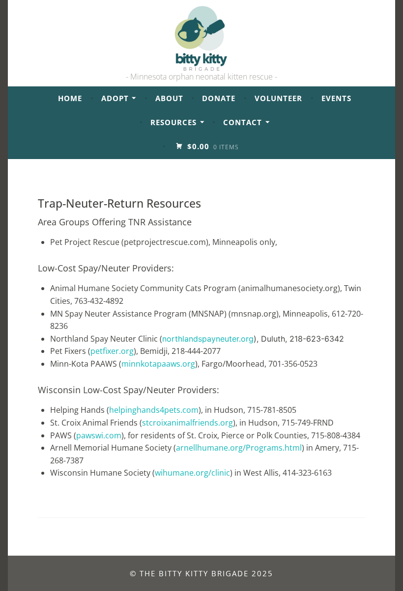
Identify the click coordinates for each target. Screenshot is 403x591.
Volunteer (278, 98)
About (169, 98)
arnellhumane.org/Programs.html (239, 447)
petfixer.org (112, 351)
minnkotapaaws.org (158, 363)
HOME (70, 98)
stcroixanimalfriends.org (187, 422)
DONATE (218, 98)
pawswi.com (98, 435)
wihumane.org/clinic (192, 472)
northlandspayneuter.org (208, 339)
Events (336, 98)
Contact (242, 122)
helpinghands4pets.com (154, 409)
